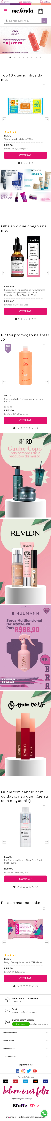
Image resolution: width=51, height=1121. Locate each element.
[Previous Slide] (4, 119)
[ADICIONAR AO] (25, 155)
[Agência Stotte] (19, 1106)
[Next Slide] (46, 119)
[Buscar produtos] (44, 21)
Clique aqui (21, 1024)
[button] (19, 163)
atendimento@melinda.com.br (25, 1012)
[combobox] (25, 21)
